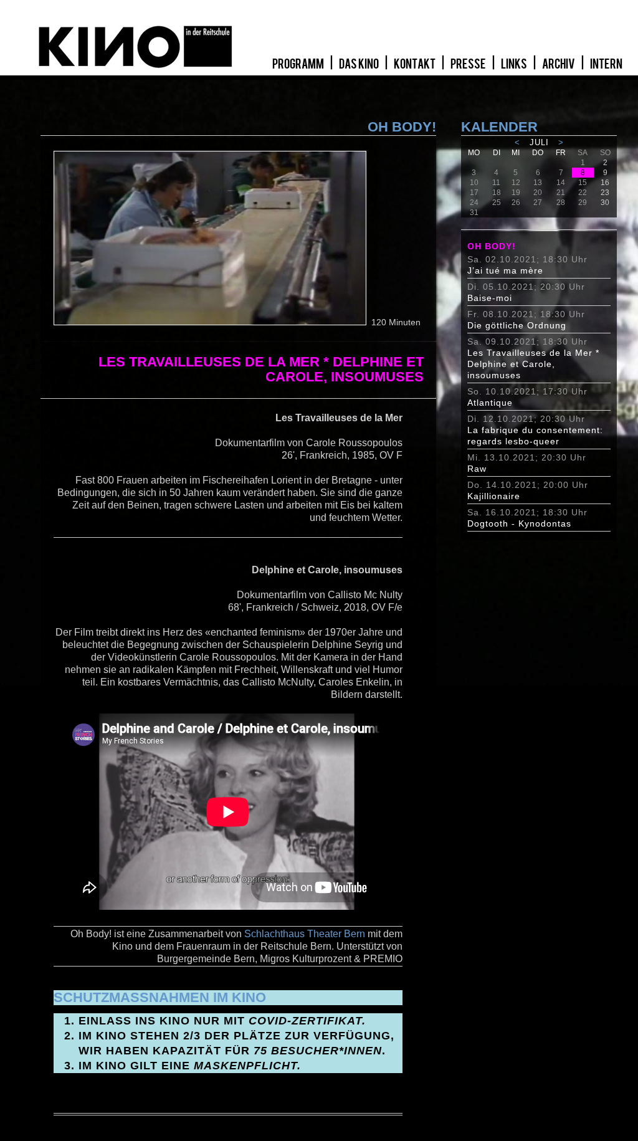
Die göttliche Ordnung (516, 325)
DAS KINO (359, 64)
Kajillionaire (493, 496)
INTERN (606, 64)
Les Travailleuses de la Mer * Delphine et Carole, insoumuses (533, 364)
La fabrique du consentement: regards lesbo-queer (535, 435)
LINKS (514, 64)
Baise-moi (489, 298)
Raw (477, 469)
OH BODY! (491, 246)
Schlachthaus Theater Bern (304, 934)
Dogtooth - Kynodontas (519, 523)
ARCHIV (559, 64)
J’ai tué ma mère (505, 270)
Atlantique (490, 403)
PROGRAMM (299, 64)
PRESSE (469, 64)
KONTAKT (415, 64)
